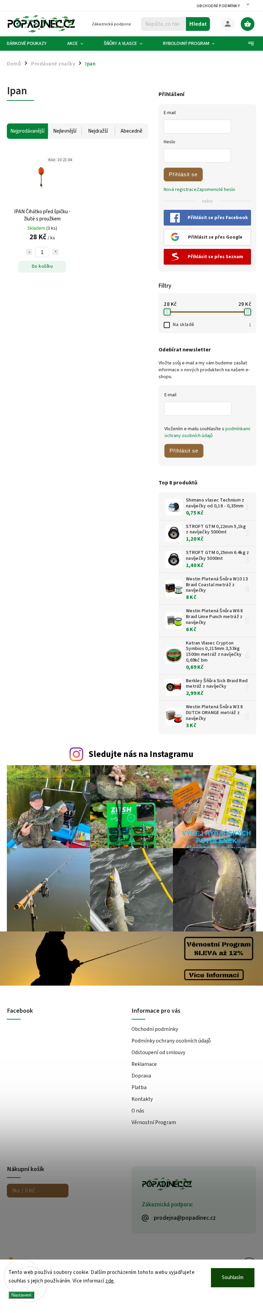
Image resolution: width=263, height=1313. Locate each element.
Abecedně (131, 131)
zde (109, 1281)
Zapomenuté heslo (216, 189)
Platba (139, 1087)
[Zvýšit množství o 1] (55, 252)
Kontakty (142, 1099)
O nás (138, 1111)
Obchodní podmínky (218, 6)
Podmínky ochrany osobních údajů (171, 1041)
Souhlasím (232, 1277)
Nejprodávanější (27, 131)
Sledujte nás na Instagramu (140, 754)
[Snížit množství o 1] (29, 252)
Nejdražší (98, 131)
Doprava (141, 1076)
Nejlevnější (64, 131)
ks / (23, 1190)
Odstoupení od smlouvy (158, 1052)
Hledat (198, 24)
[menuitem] (32, 43)
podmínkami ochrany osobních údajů (207, 432)
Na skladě (212, 324)
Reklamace (144, 1064)
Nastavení (21, 1295)
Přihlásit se (183, 174)
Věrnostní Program (154, 1122)
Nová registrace (180, 189)
